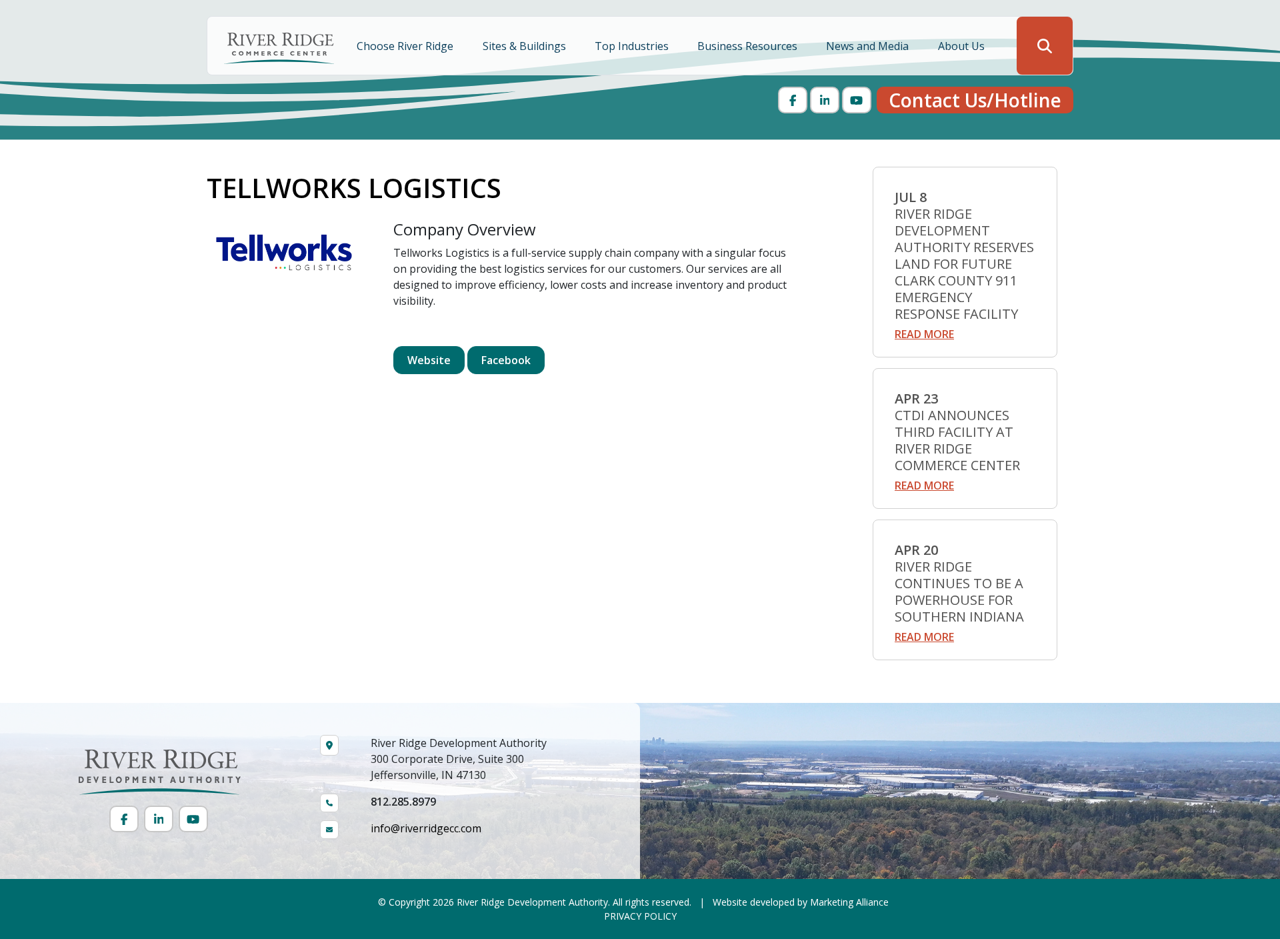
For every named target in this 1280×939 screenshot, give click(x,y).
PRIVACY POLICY (640, 916)
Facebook (506, 360)
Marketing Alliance (849, 902)
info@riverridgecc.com (426, 828)
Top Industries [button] (633, 46)
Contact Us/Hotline (975, 100)
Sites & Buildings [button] (526, 46)
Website (429, 360)
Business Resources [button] (748, 46)
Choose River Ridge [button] (406, 46)
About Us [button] (962, 46)
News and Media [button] (868, 46)
